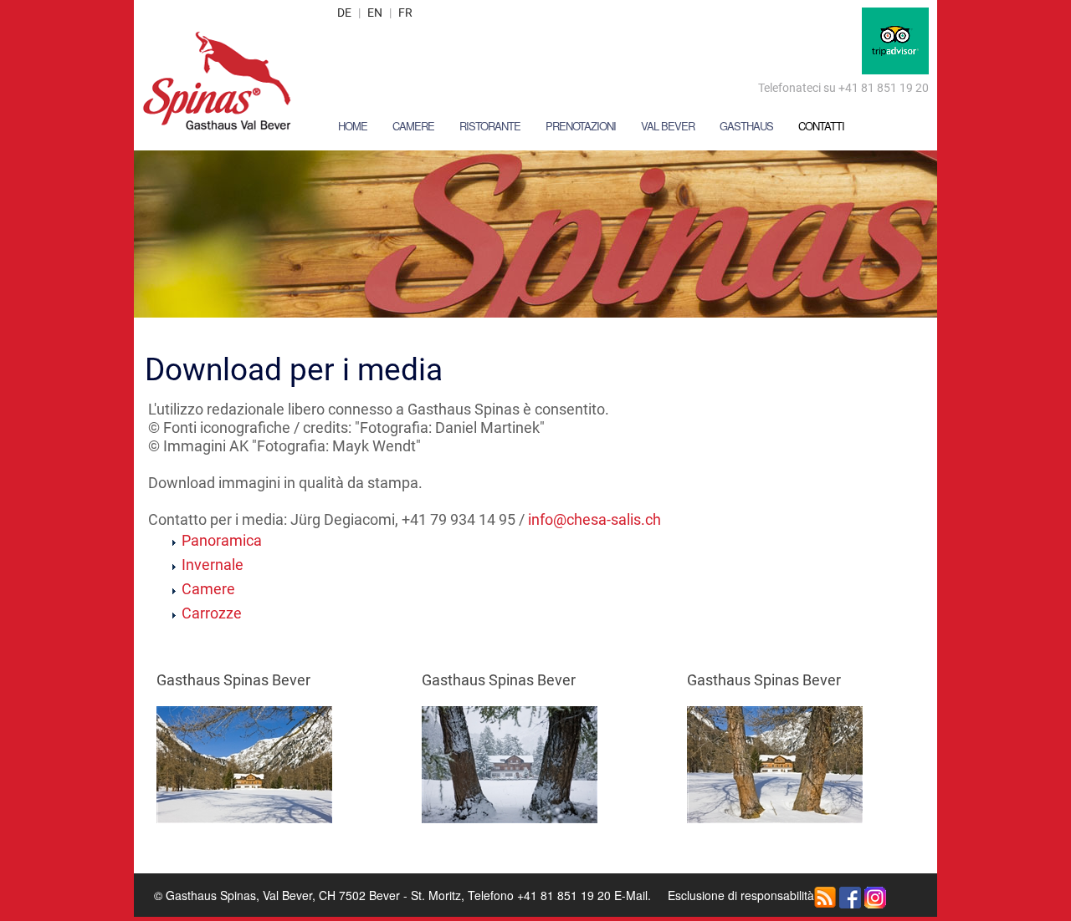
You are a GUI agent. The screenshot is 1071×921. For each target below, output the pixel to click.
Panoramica (222, 540)
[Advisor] (895, 39)
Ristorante (489, 126)
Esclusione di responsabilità (741, 895)
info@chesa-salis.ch (594, 519)
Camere (208, 589)
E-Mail (631, 895)
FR (405, 12)
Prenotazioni (581, 126)
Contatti (821, 126)
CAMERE (413, 126)
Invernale (212, 564)
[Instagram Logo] (875, 895)
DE (344, 12)
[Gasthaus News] (825, 895)
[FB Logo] (850, 895)
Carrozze (212, 613)
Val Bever (667, 126)
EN (374, 12)
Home (352, 126)
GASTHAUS (746, 126)
